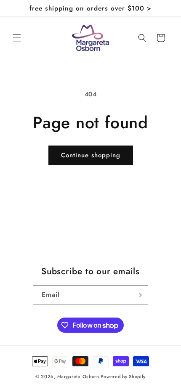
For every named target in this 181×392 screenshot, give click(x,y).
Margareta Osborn (78, 376)
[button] (17, 38)
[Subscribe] (138, 295)
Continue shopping (90, 155)
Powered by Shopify (123, 376)
